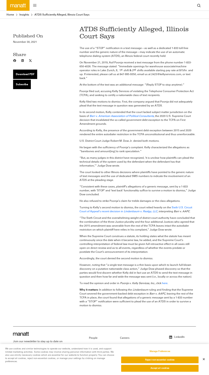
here (165, 283)
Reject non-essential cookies (160, 360)
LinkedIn (179, 336)
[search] (199, 5)
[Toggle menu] (35, 5)
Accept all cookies (160, 368)
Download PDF (25, 74)
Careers (124, 337)
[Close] (203, 359)
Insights (24, 14)
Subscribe (22, 84)
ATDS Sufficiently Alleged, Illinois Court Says (61, 14)
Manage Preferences (160, 351)
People (93, 337)
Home (10, 14)
